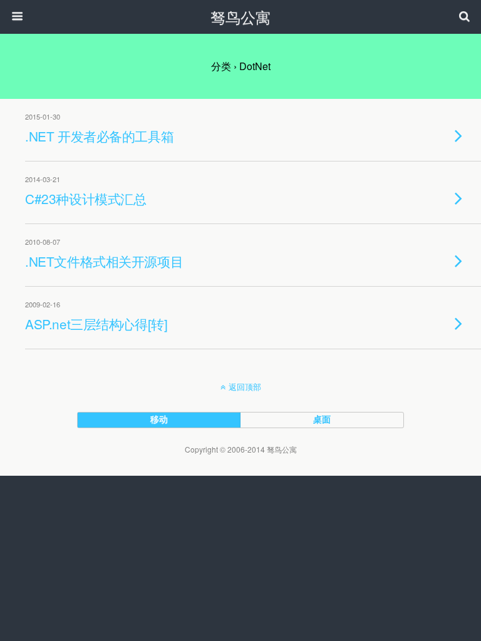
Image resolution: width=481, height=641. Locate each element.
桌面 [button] (322, 419)
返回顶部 (245, 386)
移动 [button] (159, 419)
